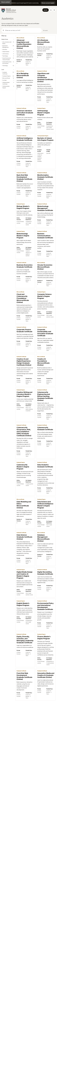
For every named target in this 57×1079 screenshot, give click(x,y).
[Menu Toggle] (50, 10)
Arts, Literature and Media (8, 42)
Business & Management (8, 46)
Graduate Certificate (8, 73)
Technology (8, 65)
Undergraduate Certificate (8, 83)
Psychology (8, 56)
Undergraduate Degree (8, 86)
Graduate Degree (8, 76)
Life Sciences (8, 53)
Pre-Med (8, 80)
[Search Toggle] (54, 10)
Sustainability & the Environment (8, 62)
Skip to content (5, 2)
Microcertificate (8, 78)
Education (8, 49)
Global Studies (8, 51)
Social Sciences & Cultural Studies (8, 58)
